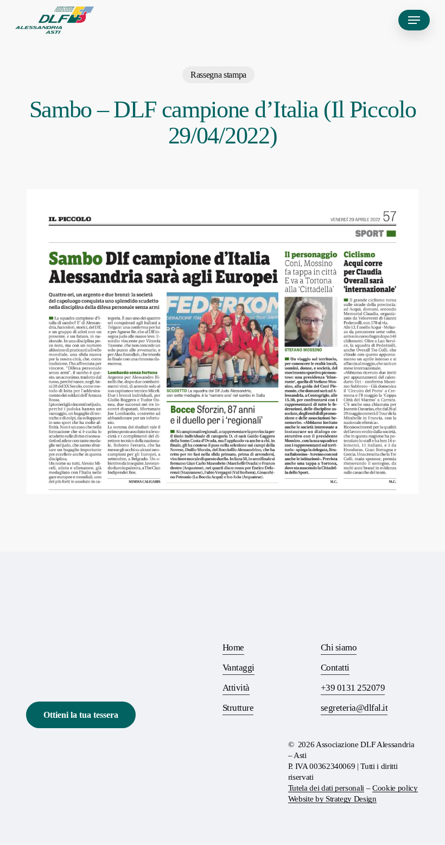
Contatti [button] (335, 667)
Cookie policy (395, 788)
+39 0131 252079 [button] (353, 688)
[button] (414, 20)
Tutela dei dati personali (326, 788)
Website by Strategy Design (332, 798)
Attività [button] (236, 688)
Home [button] (233, 647)
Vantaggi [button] (239, 667)
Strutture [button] (238, 708)
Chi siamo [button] (339, 647)
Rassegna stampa (218, 74)
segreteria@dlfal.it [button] (354, 708)
